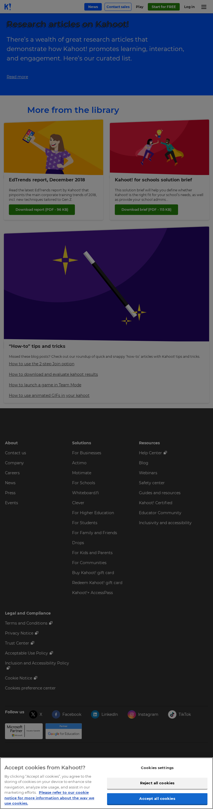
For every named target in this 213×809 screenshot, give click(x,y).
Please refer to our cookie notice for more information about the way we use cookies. (49, 797)
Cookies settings (157, 767)
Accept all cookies (157, 798)
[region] (106, 783)
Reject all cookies (157, 783)
